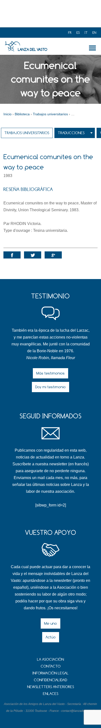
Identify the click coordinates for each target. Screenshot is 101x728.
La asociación (50, 659)
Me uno (50, 623)
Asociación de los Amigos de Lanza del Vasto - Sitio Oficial (12, 46)
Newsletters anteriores (50, 686)
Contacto (51, 666)
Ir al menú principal (93, 48)
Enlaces (50, 693)
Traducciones (71, 132)
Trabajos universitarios (26, 132)
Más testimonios (50, 373)
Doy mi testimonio (50, 387)
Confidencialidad (50, 680)
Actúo (51, 637)
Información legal (50, 673)
